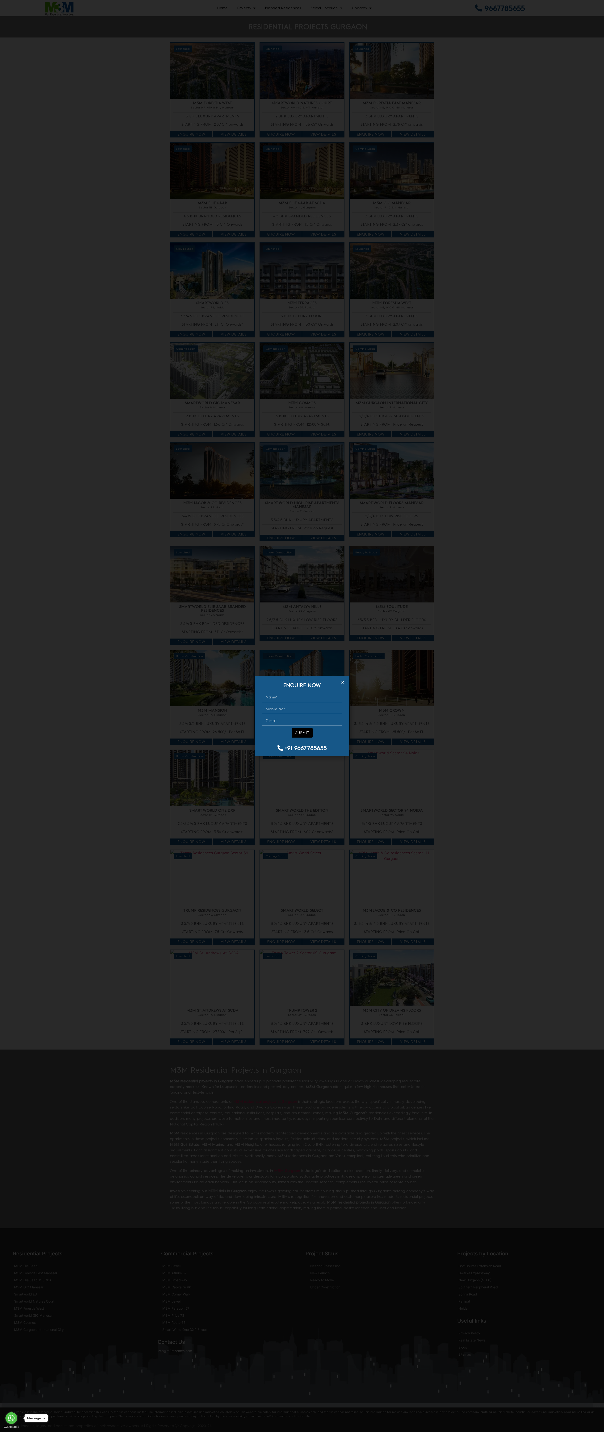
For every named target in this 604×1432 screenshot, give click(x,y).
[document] (302, 716)
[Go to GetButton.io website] (11, 1427)
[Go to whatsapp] (11, 1418)
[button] (342, 682)
